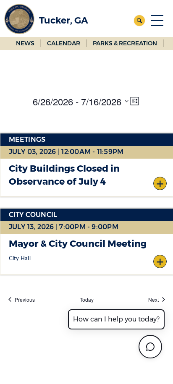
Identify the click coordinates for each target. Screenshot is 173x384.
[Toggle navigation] (157, 20)
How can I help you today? (116, 319)
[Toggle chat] (150, 346)
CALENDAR (63, 43)
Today (87, 299)
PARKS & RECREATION (125, 43)
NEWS (25, 43)
